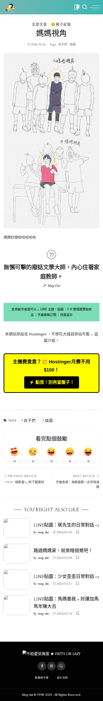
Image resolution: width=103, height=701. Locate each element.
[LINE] (61, 666)
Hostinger (37, 334)
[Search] (84, 7)
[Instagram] (51, 666)
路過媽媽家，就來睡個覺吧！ (63, 551)
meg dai (43, 532)
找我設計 (66, 315)
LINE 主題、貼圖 (51, 309)
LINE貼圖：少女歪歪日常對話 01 (66, 576)
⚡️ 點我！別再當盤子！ (51, 382)
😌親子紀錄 (61, 24)
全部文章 (39, 24)
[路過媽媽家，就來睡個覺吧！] (17, 554)
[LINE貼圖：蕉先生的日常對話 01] (17, 528)
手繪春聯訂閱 (47, 315)
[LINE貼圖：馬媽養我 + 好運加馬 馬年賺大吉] (17, 605)
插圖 (73, 44)
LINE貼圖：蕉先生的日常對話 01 (66, 525)
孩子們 (62, 44)
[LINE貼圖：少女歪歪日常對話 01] (17, 580)
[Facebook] (42, 666)
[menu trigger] (94, 7)
